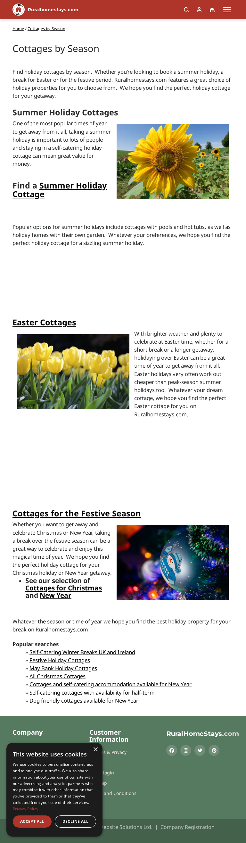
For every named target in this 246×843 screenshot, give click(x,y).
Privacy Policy (25, 809)
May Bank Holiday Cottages (63, 668)
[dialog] (54, 790)
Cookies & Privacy (108, 752)
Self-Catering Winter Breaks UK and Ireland (82, 652)
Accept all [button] (32, 821)
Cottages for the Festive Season (76, 513)
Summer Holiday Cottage (59, 190)
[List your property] (212, 10)
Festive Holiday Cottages (59, 660)
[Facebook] (171, 750)
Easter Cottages (44, 322)
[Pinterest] (214, 750)
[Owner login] (199, 10)
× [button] (95, 749)
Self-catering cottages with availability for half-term (92, 692)
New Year (55, 595)
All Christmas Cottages (57, 676)
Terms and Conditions (112, 793)
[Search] (186, 10)
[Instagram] (185, 750)
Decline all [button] (75, 821)
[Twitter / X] (199, 750)
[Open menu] (227, 9)
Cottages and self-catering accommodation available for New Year (110, 684)
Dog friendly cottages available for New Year (83, 700)
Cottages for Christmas (63, 587)
